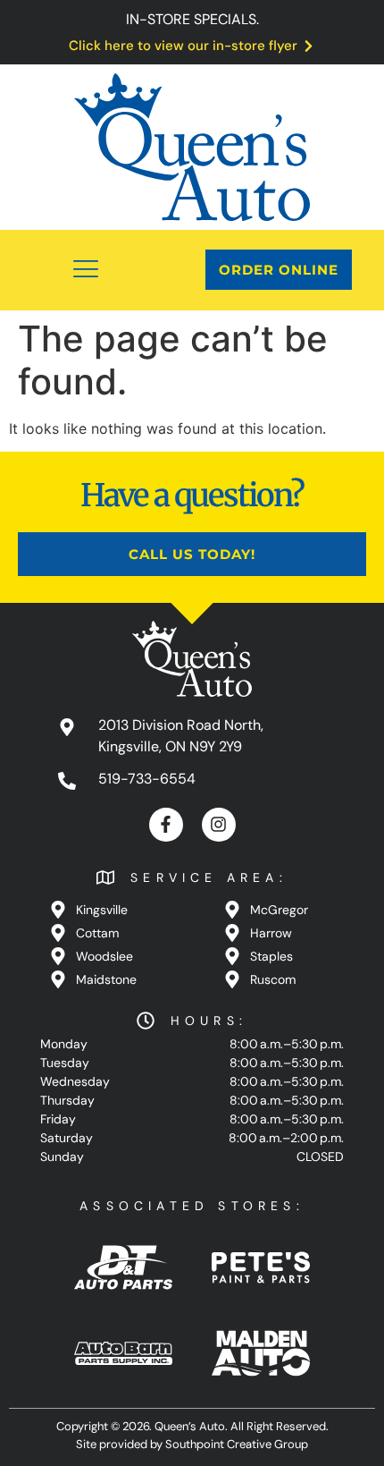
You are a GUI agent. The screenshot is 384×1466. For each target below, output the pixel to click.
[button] (87, 270)
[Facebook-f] (166, 825)
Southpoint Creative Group (236, 1444)
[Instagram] (219, 825)
